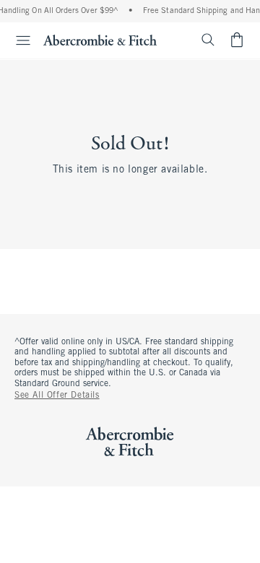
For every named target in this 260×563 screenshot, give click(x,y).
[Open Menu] (17, 40)
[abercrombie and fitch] (100, 40)
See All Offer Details (57, 395)
